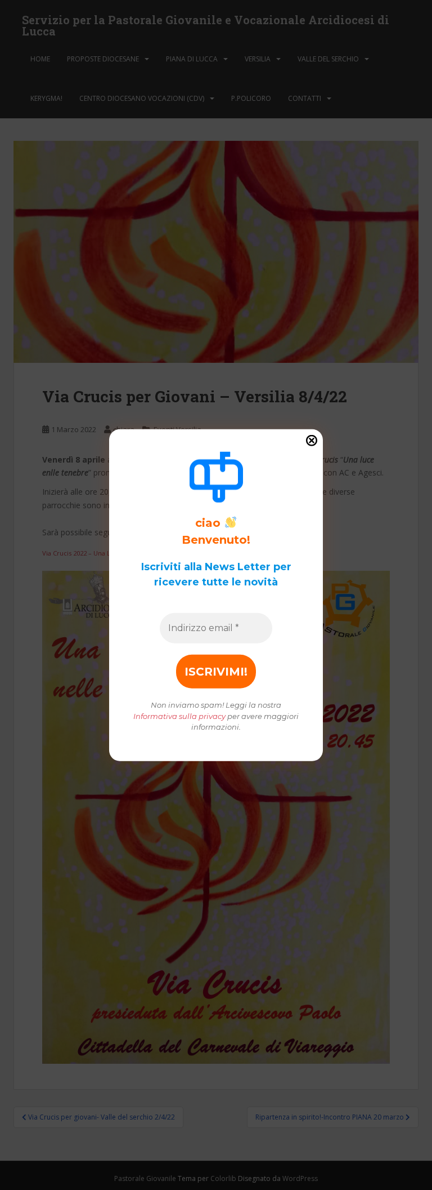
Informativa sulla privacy (179, 715)
